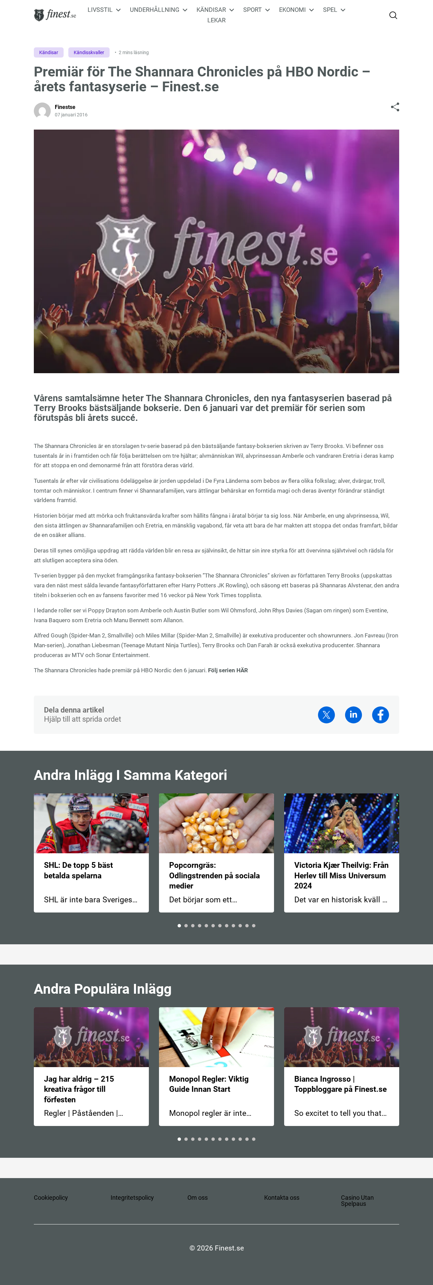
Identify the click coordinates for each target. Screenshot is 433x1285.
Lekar (216, 20)
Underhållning (154, 9)
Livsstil (100, 9)
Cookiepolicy (51, 1197)
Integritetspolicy (132, 1197)
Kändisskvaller (89, 52)
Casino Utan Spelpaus (357, 1200)
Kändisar (211, 9)
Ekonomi (292, 9)
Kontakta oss (281, 1197)
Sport (252, 9)
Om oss (197, 1197)
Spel (330, 9)
